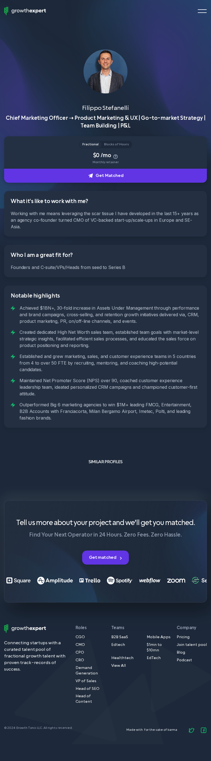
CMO (80, 645)
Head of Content (84, 699)
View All (118, 665)
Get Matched (109, 176)
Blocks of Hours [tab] (116, 144)
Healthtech (122, 658)
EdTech (154, 658)
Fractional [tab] (90, 144)
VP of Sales (86, 681)
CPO (80, 652)
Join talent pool (192, 645)
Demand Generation (87, 670)
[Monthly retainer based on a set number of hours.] (115, 155)
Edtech (118, 645)
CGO (80, 637)
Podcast (184, 660)
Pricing (183, 637)
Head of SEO (87, 688)
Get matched (103, 557)
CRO (80, 660)
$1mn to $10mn (154, 647)
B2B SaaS (119, 637)
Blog (181, 652)
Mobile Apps (158, 637)
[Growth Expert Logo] (25, 11)
